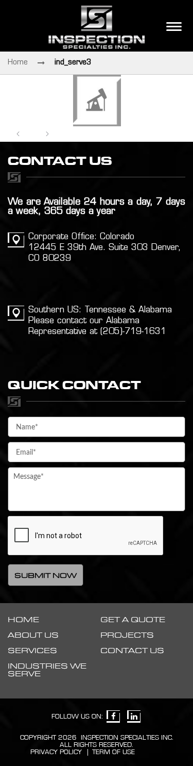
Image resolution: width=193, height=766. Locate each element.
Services (32, 651)
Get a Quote (132, 620)
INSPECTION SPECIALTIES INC (126, 737)
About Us (33, 635)
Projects (127, 635)
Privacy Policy (56, 752)
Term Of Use (113, 752)
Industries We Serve (47, 670)
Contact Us (132, 651)
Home (18, 62)
